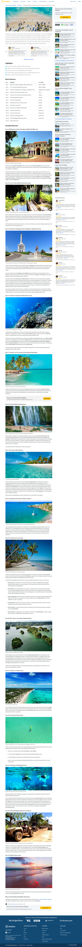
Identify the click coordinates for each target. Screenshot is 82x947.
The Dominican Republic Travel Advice (63, 119)
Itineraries (23, 1)
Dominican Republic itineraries (45, 899)
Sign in (79, 1)
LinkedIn (9, 932)
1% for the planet (63, 934)
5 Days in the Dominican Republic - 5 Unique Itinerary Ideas (67, 67)
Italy (24, 930)
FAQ (61, 928)
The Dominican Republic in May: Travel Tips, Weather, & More (66, 114)
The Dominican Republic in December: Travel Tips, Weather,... (67, 155)
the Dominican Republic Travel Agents (66, 129)
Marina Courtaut (14, 904)
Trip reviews (51, 1)
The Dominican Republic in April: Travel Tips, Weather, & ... (66, 109)
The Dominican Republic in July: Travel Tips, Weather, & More (66, 144)
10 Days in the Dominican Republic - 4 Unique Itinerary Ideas (68, 78)
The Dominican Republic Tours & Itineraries (64, 60)
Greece (25, 928)
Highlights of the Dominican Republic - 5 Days (67, 55)
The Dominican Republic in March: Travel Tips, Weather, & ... (67, 103)
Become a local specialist (47, 939)
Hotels (29, 1)
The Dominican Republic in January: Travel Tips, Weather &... (67, 93)
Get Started (47, 398)
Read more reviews (28, 59)
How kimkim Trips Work (65, 123)
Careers (43, 932)
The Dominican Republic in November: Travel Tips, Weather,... (68, 149)
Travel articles (63, 930)
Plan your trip (73, 1)
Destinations (16, 1)
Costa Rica (26, 939)
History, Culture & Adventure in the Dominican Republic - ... (67, 45)
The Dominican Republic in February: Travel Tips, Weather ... (67, 98)
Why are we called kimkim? (65, 932)
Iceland (25, 932)
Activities (35, 1)
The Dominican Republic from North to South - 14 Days (67, 178)
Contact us (44, 930)
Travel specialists (43, 1)
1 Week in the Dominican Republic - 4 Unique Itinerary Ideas (67, 73)
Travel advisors (45, 941)
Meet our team (45, 928)
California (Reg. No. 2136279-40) (10, 937)
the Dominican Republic (10, 5)
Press (43, 936)
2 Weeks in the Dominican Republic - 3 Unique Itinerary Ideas (67, 83)
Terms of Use (22, 945)
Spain (25, 936)
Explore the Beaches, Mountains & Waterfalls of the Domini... (67, 184)
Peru (25, 934)
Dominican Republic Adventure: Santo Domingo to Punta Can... (68, 50)
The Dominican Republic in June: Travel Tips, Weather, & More (66, 160)
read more (23, 53)
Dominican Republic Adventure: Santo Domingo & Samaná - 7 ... (68, 40)
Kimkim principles (45, 934)
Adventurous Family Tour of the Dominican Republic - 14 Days (66, 168)
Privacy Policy (29, 945)
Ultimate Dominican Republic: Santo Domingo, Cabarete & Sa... (67, 34)
